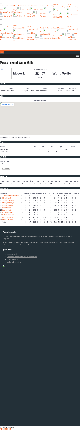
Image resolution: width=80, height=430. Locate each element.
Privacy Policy (12, 259)
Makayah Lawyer (8, 203)
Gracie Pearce (7, 205)
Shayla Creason (8, 200)
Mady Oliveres (7, 220)
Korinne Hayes (7, 217)
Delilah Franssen (8, 215)
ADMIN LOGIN (5, 429)
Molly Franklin (7, 198)
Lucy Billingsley (7, 212)
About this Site (13, 254)
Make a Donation (14, 262)
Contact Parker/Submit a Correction (22, 257)
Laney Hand (6, 208)
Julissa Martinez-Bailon (10, 196)
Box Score (6, 169)
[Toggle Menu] (77, 56)
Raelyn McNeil (7, 210)
